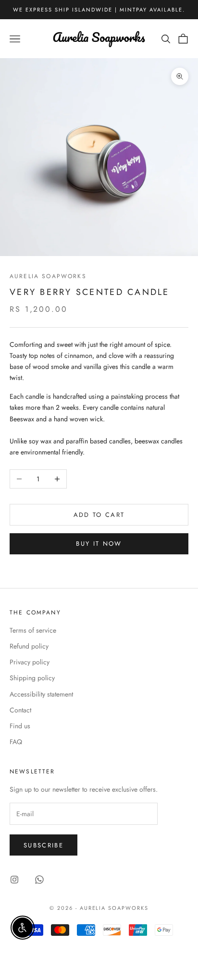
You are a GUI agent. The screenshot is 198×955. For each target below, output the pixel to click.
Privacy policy (30, 662)
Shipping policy (32, 678)
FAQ (16, 742)
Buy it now (99, 543)
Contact (20, 710)
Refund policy (29, 646)
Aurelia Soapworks (48, 276)
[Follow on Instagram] (14, 879)
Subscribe (43, 845)
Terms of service (33, 630)
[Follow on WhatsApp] (39, 879)
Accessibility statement (41, 694)
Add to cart (99, 514)
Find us (20, 726)
